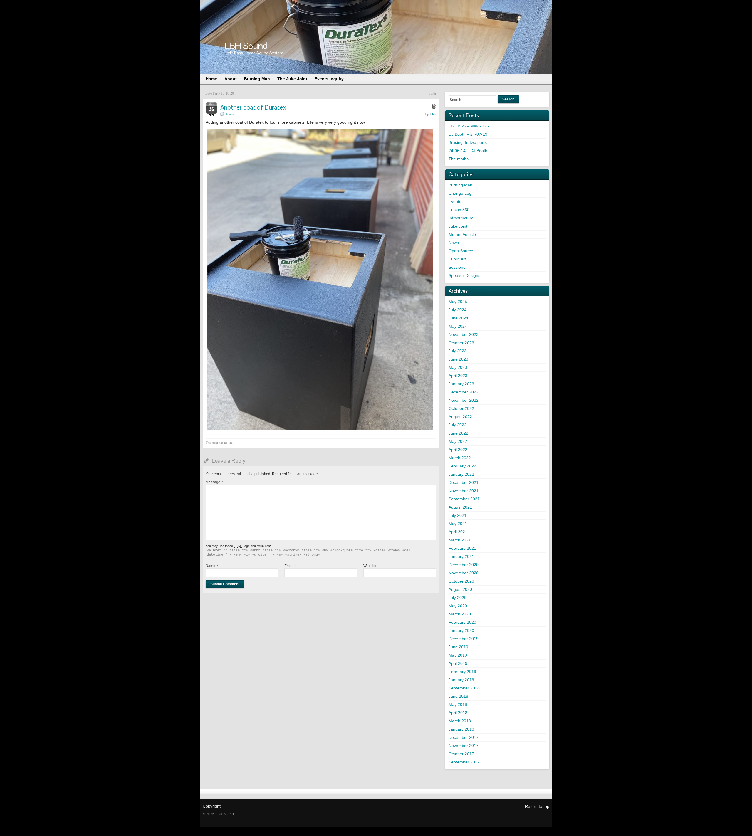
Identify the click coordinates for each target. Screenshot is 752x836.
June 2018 (458, 696)
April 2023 (458, 375)
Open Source (461, 250)
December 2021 (464, 482)
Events (455, 201)
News (230, 114)
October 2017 (461, 753)
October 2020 (461, 581)
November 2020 (464, 573)
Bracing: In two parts (468, 142)
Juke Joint (458, 226)
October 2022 (461, 408)
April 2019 (458, 663)
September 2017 (464, 762)
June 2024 (458, 318)
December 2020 (464, 564)
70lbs (433, 93)
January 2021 (461, 556)
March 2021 (460, 540)
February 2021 (462, 548)
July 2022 (457, 425)
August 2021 (460, 507)
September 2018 (464, 688)
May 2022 (458, 441)
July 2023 (457, 351)
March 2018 (460, 721)
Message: (215, 482)
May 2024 (458, 326)
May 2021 (458, 523)
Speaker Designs (464, 275)
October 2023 (461, 342)
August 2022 (460, 416)
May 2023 (458, 367)
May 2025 (458, 301)
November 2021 (464, 490)
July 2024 (457, 309)
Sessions (457, 267)
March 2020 (460, 614)
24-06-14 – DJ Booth (468, 150)
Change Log (460, 193)
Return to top (537, 806)
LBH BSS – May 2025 (469, 126)
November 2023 (464, 334)
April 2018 (458, 712)
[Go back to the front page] (376, 37)
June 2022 (458, 433)
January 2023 (461, 383)
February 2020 (462, 622)
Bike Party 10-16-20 (219, 93)
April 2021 (458, 531)
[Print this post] (434, 106)
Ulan (433, 114)
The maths (459, 159)
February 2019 (462, 671)
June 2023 (458, 359)
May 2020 (458, 605)
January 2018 (461, 729)
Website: (370, 566)
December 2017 (464, 737)
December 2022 (464, 392)
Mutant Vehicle (462, 234)
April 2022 (458, 449)
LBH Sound (246, 46)
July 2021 (457, 515)
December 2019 (464, 638)
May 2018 (458, 704)
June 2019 (458, 647)
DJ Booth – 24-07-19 (468, 134)
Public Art (457, 259)
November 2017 (464, 745)
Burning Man (460, 185)
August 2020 (460, 589)
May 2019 (458, 655)
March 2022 (460, 457)
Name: (212, 566)
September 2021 (464, 499)
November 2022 (464, 400)
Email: (290, 566)
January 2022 (461, 474)
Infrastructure (461, 218)
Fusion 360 (459, 209)
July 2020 (457, 597)
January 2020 (461, 630)
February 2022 (462, 466)
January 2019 (461, 679)
